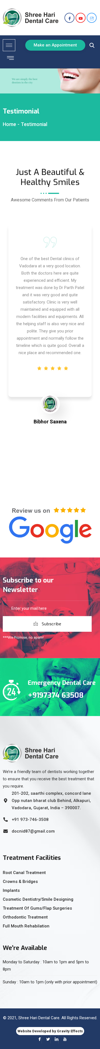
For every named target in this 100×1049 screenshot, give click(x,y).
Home (9, 124)
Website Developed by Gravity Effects (50, 1031)
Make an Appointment (55, 45)
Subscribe (51, 624)
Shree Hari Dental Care (38, 1017)
